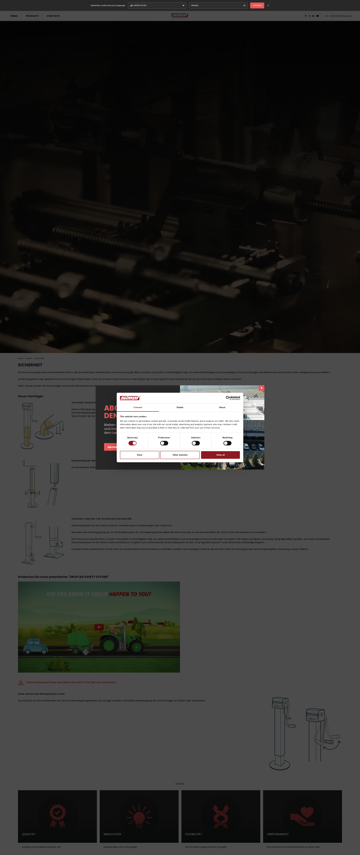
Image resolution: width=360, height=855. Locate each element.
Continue (257, 5)
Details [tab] (180, 407)
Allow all (220, 455)
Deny (139, 455)
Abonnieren (116, 447)
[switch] (164, 443)
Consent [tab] (138, 407)
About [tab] (222, 407)
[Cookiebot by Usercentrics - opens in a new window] (228, 398)
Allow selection (180, 455)
